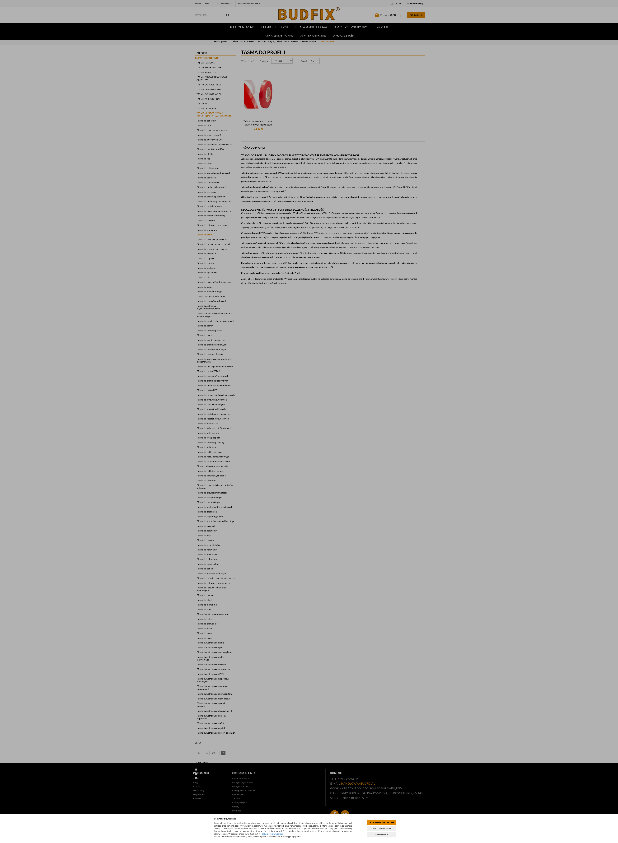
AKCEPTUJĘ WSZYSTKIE (381, 822)
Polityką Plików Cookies (272, 834)
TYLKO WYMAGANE (381, 828)
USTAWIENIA (381, 834)
